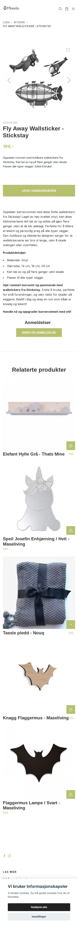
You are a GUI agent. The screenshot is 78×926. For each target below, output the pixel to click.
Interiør (19, 22)
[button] (69, 80)
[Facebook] (4, 856)
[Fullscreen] (67, 49)
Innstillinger (39, 916)
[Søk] (60, 9)
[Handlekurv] (66, 9)
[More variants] (70, 624)
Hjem (6, 22)
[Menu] (73, 9)
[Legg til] (70, 445)
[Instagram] (9, 856)
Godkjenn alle (39, 907)
